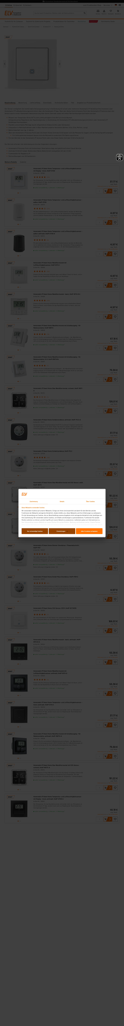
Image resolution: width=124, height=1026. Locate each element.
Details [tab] (62, 501)
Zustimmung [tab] (34, 501)
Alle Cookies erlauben (89, 531)
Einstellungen (61, 531)
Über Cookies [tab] (90, 501)
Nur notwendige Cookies (35, 531)
